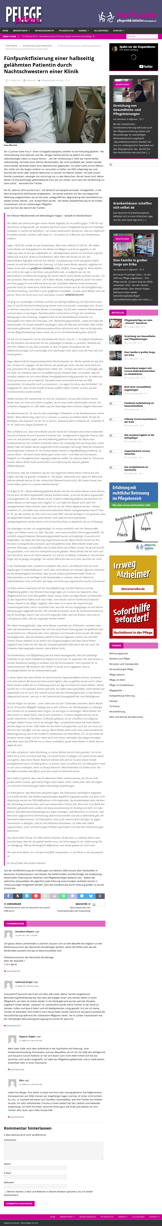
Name (7, 1163)
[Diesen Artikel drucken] (54, 896)
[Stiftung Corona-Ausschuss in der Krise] (115, 422)
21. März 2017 (14, 80)
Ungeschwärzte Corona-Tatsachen (137, 452)
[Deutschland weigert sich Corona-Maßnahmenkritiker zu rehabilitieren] (115, 371)
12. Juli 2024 (132, 441)
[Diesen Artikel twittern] (17, 896)
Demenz (83, 30)
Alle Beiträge (101, 30)
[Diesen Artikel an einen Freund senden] (45, 896)
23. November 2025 (135, 393)
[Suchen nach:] (142, 36)
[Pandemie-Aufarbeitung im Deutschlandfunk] (115, 406)
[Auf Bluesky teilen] (91, 896)
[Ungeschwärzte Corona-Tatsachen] (115, 454)
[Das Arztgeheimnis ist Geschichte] (115, 470)
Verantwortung (117, 711)
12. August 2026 (133, 327)
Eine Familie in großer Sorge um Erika (130, 262)
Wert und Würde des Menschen (126, 716)
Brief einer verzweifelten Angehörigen (137, 388)
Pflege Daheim (117, 674)
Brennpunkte (20, 30)
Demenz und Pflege (119, 658)
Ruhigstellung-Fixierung (52, 80)
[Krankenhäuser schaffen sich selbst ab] (133, 180)
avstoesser (31, 80)
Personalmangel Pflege (121, 669)
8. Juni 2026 (131, 343)
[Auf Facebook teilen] (8, 896)
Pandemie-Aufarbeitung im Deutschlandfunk (139, 404)
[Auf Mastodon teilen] (72, 896)
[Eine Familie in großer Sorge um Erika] (133, 245)
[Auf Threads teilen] (100, 896)
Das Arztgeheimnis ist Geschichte (136, 468)
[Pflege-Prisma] (81, 25)
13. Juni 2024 (132, 457)
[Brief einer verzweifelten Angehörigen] (115, 390)
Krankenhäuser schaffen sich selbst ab (132, 205)
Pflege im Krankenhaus (121, 685)
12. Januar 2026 (133, 377)
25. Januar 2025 (133, 409)
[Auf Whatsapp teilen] (63, 896)
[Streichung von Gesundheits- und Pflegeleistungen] (133, 90)
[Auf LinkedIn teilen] (26, 896)
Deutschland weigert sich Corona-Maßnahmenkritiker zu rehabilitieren (139, 371)
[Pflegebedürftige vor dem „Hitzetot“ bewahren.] (115, 323)
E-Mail (7, 1173)
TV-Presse (114, 706)
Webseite (9, 1182)
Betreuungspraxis (118, 653)
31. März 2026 (132, 359)
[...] (148, 152)
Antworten (13, 971)
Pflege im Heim (117, 679)
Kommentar (10, 1139)
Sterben (113, 701)
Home (5, 30)
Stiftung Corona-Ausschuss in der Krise (140, 420)
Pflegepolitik (66, 30)
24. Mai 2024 (132, 473)
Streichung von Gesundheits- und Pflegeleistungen (127, 109)
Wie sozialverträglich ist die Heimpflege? (139, 436)
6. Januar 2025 (132, 425)
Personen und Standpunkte (123, 664)
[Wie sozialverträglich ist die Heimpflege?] (115, 438)
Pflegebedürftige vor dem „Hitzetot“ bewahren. (138, 322)
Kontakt (117, 30)
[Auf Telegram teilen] (81, 896)
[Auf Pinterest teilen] (36, 896)
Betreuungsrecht (44, 30)
